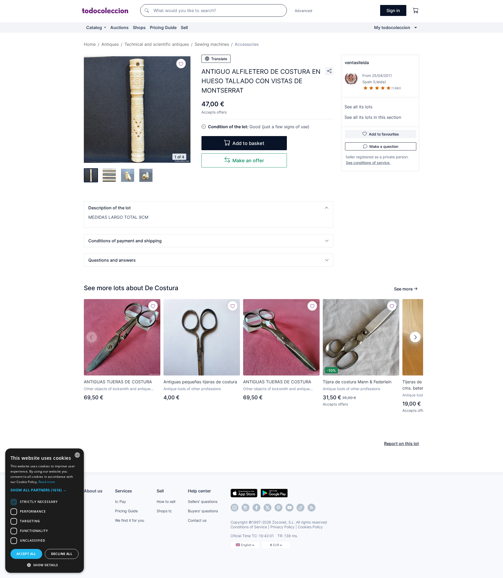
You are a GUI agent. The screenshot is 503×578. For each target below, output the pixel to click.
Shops (139, 27)
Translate (219, 59)
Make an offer (248, 160)
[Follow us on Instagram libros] (245, 508)
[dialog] (44, 510)
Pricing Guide (163, 27)
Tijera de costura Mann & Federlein (357, 381)
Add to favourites (384, 134)
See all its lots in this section (373, 117)
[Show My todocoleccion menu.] (415, 27)
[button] (208, 208)
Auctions (119, 27)
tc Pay (120, 501)
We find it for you (129, 520)
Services (123, 490)
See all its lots (358, 106)
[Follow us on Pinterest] (278, 508)
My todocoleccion (392, 27)
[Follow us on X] (267, 508)
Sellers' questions (202, 501)
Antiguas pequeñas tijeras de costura (200, 381)
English (246, 545)
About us (93, 490)
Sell (184, 27)
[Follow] (181, 63)
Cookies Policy (310, 527)
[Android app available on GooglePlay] (274, 492)
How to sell (166, 501)
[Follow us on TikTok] (300, 508)
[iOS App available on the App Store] (244, 492)
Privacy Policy (282, 527)
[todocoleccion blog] (311, 508)
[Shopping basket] (416, 10)
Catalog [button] (94, 27)
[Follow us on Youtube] (289, 508)
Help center (199, 490)
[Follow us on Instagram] (234, 508)
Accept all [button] (26, 554)
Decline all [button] (61, 554)
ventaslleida (357, 62)
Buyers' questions (203, 511)
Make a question (383, 146)
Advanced (303, 10)
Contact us (197, 520)
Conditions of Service (249, 527)
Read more (47, 482)
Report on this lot (401, 443)
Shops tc (164, 511)
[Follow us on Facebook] (256, 508)
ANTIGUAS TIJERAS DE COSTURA (118, 381)
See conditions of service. (368, 162)
